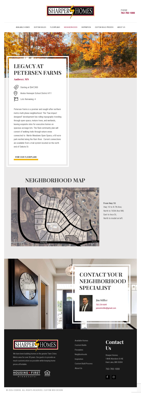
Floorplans (55, 27)
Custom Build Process (104, 27)
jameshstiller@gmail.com (106, 308)
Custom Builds (40, 27)
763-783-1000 (128, 12)
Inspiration (86, 27)
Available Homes (23, 27)
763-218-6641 (101, 304)
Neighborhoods (70, 27)
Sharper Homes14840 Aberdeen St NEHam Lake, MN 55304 (114, 358)
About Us (121, 27)
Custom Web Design (53, 390)
